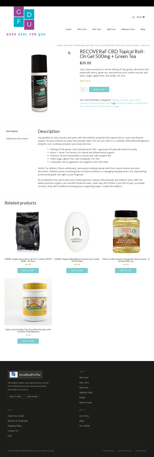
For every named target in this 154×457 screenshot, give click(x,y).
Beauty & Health (120, 100)
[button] (69, 53)
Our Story (84, 416)
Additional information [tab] (17, 138)
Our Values (84, 425)
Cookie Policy (140, 451)
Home (68, 29)
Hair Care (96, 29)
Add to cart (99, 89)
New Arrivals (85, 402)
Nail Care (111, 29)
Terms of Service (125, 451)
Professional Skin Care (83, 45)
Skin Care (81, 29)
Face (97, 45)
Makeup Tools (128, 29)
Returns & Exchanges (18, 421)
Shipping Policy (15, 425)
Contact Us (13, 430)
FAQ (10, 436)
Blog (143, 29)
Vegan (82, 397)
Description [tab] (12, 131)
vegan (116, 106)
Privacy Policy (108, 451)
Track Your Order (16, 416)
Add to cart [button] (28, 270)
